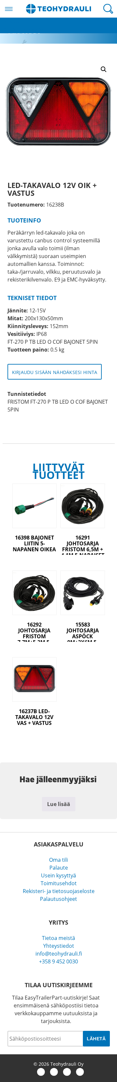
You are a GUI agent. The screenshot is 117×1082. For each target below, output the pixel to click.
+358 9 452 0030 (58, 961)
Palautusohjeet (58, 898)
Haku (108, 9)
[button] (104, 69)
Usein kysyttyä (58, 875)
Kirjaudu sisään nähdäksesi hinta (55, 372)
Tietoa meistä (58, 938)
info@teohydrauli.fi (58, 953)
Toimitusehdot (59, 883)
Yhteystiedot (58, 945)
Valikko (9, 9)
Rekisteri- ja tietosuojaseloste (59, 891)
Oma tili (58, 859)
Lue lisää (58, 804)
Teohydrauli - (58, 9)
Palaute (58, 867)
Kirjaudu (10, 21)
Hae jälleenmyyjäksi (24, 29)
